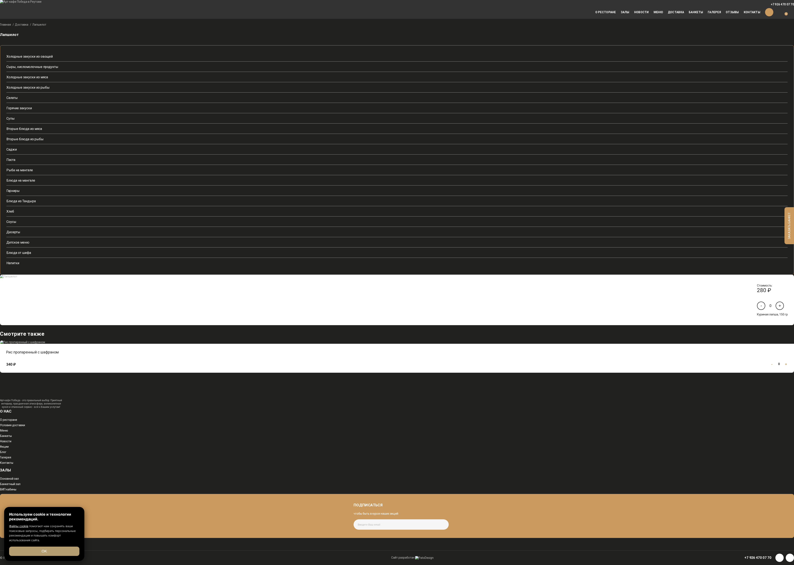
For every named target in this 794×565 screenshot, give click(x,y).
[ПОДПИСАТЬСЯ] (435, 524)
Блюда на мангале (20, 180)
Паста (10, 160)
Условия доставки (12, 425)
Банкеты (696, 12)
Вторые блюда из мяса (24, 129)
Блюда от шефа (18, 253)
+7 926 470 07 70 (782, 4)
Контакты (752, 12)
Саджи (11, 149)
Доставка (676, 12)
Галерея (714, 12)
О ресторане (605, 12)
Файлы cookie (18, 526)
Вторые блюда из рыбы (25, 139)
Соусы (11, 222)
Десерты (13, 232)
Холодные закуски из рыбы (28, 87)
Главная (5, 24)
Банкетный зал (10, 484)
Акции (4, 446)
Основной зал (9, 478)
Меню (658, 12)
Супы (10, 118)
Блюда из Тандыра (21, 201)
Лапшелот (39, 24)
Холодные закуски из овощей (29, 56)
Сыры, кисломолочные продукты (32, 67)
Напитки (12, 263)
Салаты (12, 98)
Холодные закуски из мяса (27, 77)
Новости (641, 12)
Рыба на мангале (19, 170)
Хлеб (10, 211)
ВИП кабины (8, 489)
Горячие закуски (19, 108)
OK (44, 551)
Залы (625, 12)
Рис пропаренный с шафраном (32, 352)
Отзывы (732, 12)
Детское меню (17, 242)
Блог (3, 452)
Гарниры (13, 191)
